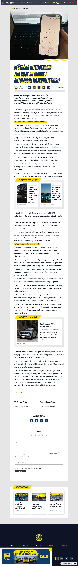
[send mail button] (43, 87)
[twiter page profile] (41, 420)
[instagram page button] (36, 420)
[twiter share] (66, 558)
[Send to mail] (61, 558)
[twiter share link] (29, 87)
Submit (20, 471)
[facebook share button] (39, 87)
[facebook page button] (31, 420)
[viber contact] (46, 420)
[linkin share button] (34, 87)
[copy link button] (48, 87)
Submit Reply (53, 453)
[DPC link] (69, 3)
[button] (68, 563)
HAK (20, 373)
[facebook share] (56, 558)
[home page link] (9, 2)
